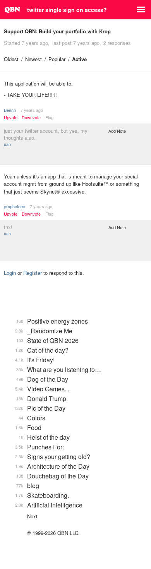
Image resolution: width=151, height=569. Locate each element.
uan (7, 144)
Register (32, 272)
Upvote (10, 117)
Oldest (11, 59)
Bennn (10, 110)
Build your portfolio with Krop (75, 31)
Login (10, 272)
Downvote (31, 117)
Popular (56, 59)
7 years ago (32, 110)
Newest (33, 59)
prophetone (14, 206)
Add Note (117, 131)
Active (79, 59)
